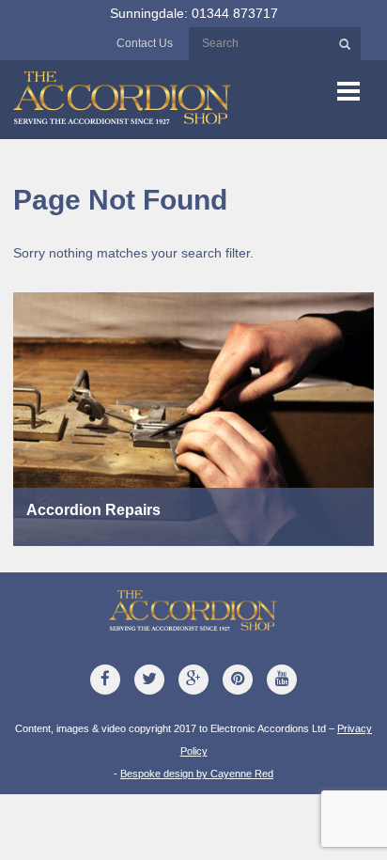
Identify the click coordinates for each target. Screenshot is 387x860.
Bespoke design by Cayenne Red (196, 773)
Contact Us (144, 43)
